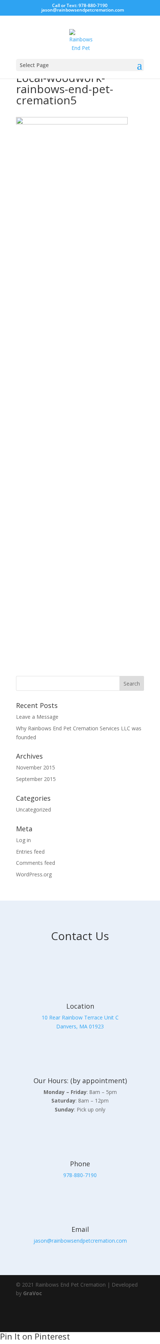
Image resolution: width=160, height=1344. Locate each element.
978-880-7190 (80, 1175)
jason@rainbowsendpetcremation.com (80, 1240)
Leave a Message (37, 716)
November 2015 (35, 767)
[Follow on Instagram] (135, 1318)
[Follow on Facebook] (114, 1318)
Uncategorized (33, 809)
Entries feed (30, 851)
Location (80, 1006)
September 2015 (36, 778)
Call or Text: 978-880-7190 (80, 5)
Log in (23, 840)
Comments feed (35, 862)
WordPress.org (34, 874)
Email (80, 1229)
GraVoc (32, 1293)
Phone (80, 1163)
